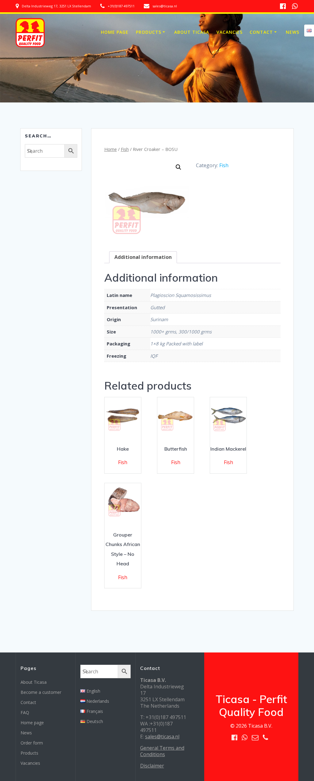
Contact (261, 32)
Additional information (143, 257)
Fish (125, 149)
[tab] (143, 257)
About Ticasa (191, 32)
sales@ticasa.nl (162, 736)
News (292, 32)
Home (110, 149)
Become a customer (41, 692)
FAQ (25, 712)
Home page (114, 32)
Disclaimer (152, 765)
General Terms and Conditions (162, 751)
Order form (32, 743)
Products (148, 32)
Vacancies (229, 32)
